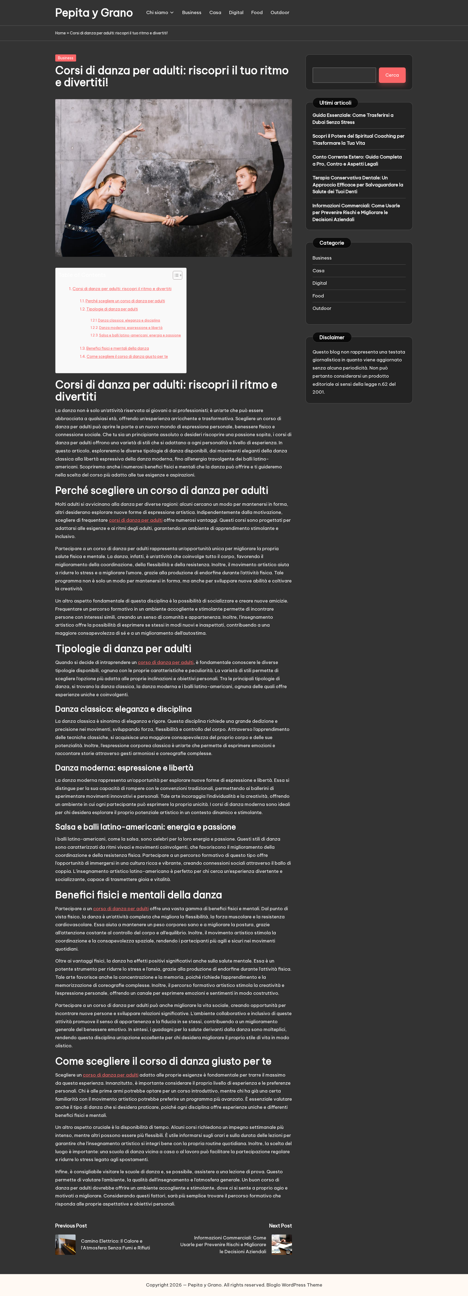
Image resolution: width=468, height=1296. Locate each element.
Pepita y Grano (94, 13)
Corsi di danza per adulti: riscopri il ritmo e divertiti (122, 288)
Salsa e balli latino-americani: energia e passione (140, 335)
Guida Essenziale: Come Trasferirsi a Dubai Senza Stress (353, 118)
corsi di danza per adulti (135, 520)
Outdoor (322, 308)
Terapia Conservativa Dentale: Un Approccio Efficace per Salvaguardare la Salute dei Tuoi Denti (358, 185)
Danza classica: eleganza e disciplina (129, 320)
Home (60, 33)
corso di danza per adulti (165, 662)
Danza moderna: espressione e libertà (130, 328)
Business (65, 58)
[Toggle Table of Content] (175, 275)
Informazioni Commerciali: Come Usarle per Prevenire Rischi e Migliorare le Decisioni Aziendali (356, 212)
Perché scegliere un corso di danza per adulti (125, 301)
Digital (320, 283)
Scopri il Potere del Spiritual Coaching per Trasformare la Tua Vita (359, 139)
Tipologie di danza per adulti (112, 309)
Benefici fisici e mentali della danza (117, 348)
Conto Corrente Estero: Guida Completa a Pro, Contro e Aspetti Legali (357, 160)
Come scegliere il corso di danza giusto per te (127, 356)
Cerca (392, 75)
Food (318, 296)
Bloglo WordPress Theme (294, 1285)
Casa (318, 270)
